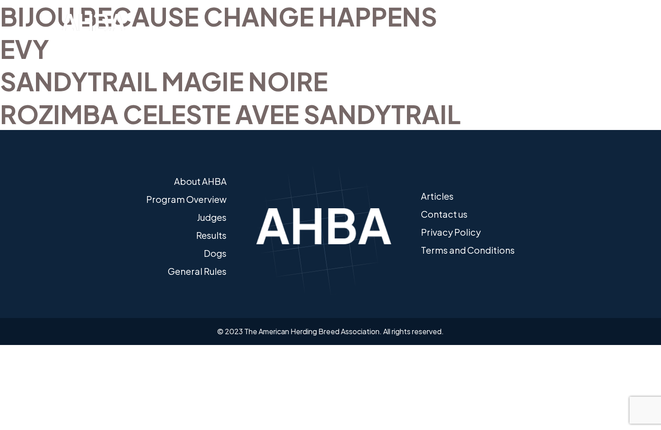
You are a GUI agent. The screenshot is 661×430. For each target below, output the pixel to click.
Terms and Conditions (468, 249)
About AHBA (120, 46)
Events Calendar (290, 46)
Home (78, 46)
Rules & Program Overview (202, 46)
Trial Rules (444, 46)
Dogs (407, 46)
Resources (554, 46)
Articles (437, 196)
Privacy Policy (451, 231)
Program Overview (186, 199)
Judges (338, 46)
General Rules (197, 271)
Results (374, 46)
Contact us (444, 213)
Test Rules (498, 46)
